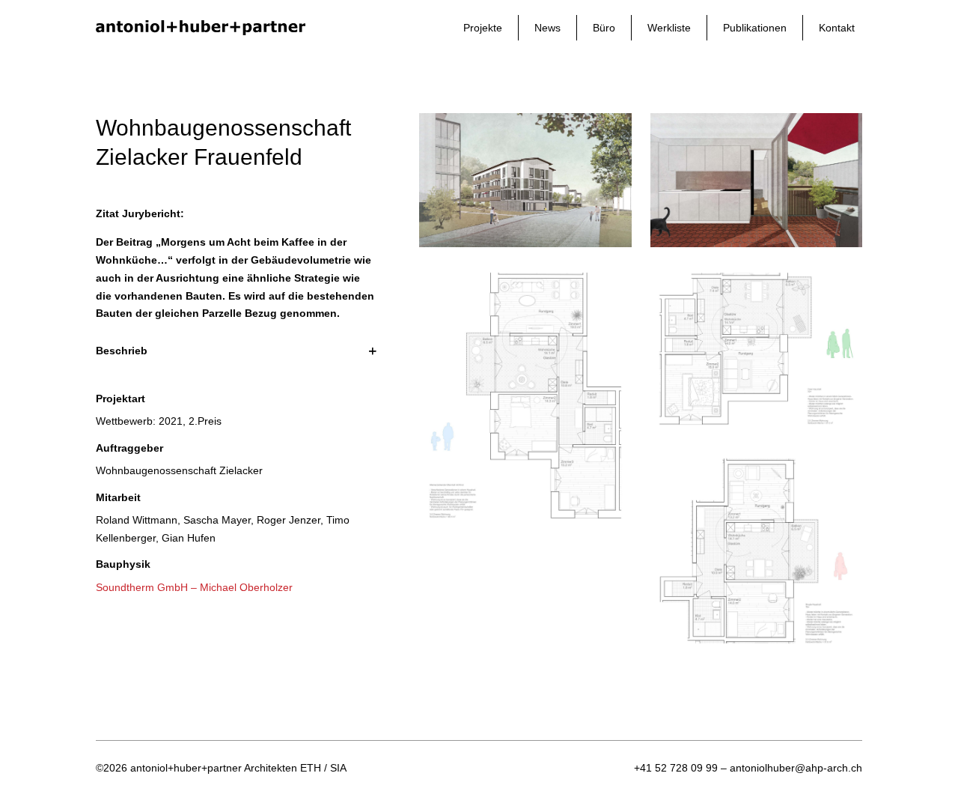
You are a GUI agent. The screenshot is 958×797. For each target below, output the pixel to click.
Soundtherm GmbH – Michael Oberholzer (194, 587)
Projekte (482, 28)
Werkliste (669, 28)
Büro (604, 28)
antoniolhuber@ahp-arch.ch (796, 768)
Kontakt (837, 28)
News (547, 28)
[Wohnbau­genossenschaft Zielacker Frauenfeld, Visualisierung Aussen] (525, 243)
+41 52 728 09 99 (676, 768)
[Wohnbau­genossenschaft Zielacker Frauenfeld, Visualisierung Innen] (756, 243)
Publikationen (755, 28)
